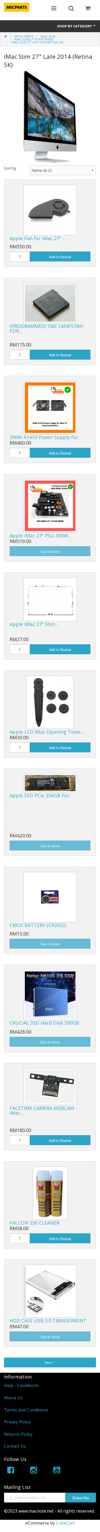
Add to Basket (60, 256)
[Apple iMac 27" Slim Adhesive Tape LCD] (50, 599)
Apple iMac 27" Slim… (34, 624)
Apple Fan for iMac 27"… (37, 238)
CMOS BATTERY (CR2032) (38, 925)
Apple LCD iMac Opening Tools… (47, 732)
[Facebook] (11, 1471)
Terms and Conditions (26, 1410)
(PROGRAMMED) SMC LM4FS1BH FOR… (46, 328)
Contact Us (15, 1446)
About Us (13, 1398)
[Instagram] (34, 1471)
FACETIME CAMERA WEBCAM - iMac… (43, 1110)
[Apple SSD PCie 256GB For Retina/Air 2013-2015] (50, 783)
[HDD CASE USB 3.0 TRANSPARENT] (50, 1291)
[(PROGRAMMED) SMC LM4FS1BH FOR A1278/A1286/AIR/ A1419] (50, 303)
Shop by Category (75, 26)
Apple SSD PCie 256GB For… (41, 795)
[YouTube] (57, 1471)
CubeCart (65, 1523)
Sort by (10, 168)
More (48, 1362)
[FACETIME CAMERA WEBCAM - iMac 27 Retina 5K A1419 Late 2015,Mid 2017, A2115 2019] (50, 1086)
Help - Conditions (21, 1385)
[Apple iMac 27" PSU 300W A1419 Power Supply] (50, 505)
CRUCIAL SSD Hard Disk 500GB (44, 1023)
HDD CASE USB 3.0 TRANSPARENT (48, 1320)
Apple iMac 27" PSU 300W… (41, 535)
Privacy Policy (17, 1422)
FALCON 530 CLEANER (34, 1223)
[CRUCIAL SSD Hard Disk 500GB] (50, 994)
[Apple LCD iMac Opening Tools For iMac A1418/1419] (50, 702)
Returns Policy (18, 1434)
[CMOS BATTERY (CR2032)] (50, 897)
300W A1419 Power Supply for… (46, 437)
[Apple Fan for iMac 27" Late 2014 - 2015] (50, 209)
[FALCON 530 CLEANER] (50, 1193)
